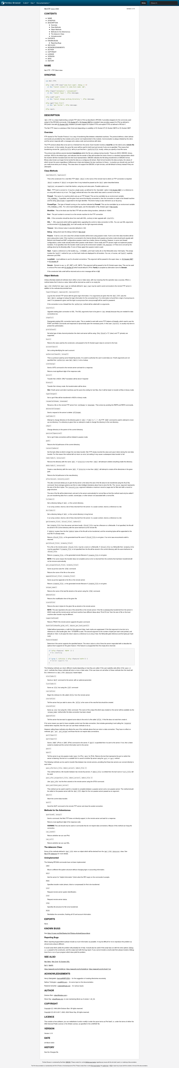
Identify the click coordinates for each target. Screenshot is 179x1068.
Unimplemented (56, 36)
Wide (144, 3)
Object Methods (56, 29)
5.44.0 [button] (25, 3)
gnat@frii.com (62, 982)
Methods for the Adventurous (60, 32)
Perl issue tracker (95, 1065)
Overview (54, 25)
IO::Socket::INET (115, 190)
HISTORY (51, 61)
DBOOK (68, 1062)
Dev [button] (32, 3)
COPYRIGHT (52, 52)
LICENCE (51, 54)
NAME (50, 18)
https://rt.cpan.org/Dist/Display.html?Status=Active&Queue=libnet (68, 933)
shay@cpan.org (57, 999)
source (53, 9)
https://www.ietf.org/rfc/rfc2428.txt (77, 969)
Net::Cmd (82, 232)
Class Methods (56, 27)
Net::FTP (47, 8)
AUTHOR (51, 49)
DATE (49, 58)
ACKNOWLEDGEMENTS (56, 47)
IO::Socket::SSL (63, 124)
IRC (111, 1065)
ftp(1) (46, 965)
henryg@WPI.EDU (63, 978)
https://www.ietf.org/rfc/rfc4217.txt (100, 969)
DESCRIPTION (53, 23)
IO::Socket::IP (73, 122)
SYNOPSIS (51, 20)
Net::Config (114, 207)
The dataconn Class (57, 34)
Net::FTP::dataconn (50, 853)
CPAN (57, 9)
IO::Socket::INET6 (86, 122)
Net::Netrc (47, 961)
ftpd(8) (51, 965)
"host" (74, 192)
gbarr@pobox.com (60, 995)
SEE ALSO (51, 45)
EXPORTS (51, 38)
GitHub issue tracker (90, 1062)
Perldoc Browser (12, 2)
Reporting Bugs (56, 43)
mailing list (105, 1065)
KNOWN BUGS (53, 40)
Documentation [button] (43, 3)
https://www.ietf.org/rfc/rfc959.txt (54, 969)
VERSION (51, 56)
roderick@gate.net (64, 986)
